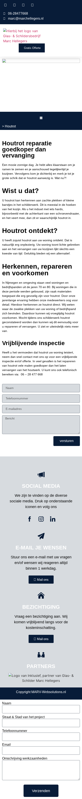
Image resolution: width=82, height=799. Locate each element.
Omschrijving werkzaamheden (24, 758)
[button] (76, 36)
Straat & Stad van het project (23, 717)
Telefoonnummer (14, 731)
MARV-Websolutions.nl (48, 692)
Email (6, 744)
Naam (6, 703)
